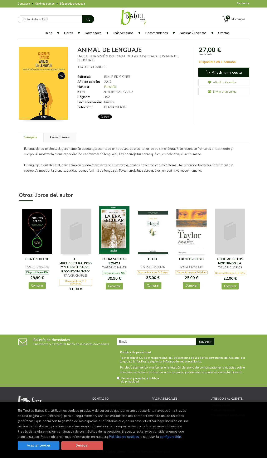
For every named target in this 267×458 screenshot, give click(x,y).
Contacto (24, 4)
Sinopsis (30, 137)
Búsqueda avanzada (72, 4)
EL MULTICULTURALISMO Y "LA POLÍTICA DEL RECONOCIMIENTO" (75, 265)
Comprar (37, 285)
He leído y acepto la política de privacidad (140, 380)
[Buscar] (88, 19)
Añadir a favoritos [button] (224, 82)
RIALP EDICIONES (117, 77)
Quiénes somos (45, 4)
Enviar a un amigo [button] (224, 92)
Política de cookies (124, 436)
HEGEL (153, 259)
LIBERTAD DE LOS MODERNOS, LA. (230, 261)
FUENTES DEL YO (37, 259)
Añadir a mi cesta (226, 72)
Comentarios (60, 137)
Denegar (82, 445)
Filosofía (110, 87)
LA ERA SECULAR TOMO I (114, 261)
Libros (68, 33)
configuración (170, 436)
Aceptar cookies (39, 445)
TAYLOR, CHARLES (91, 67)
